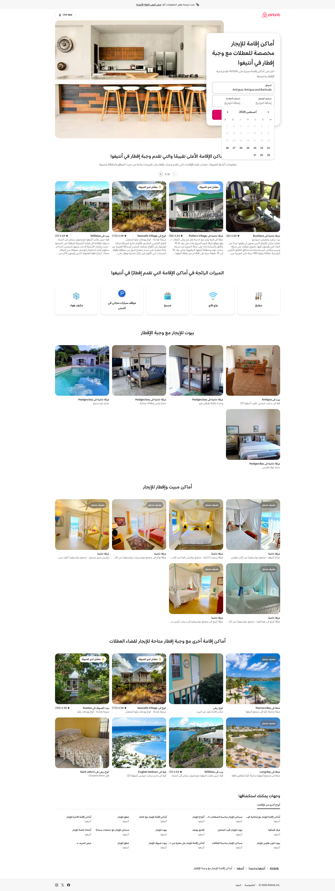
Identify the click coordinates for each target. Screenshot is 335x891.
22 (268, 147)
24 (254, 147)
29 (268, 155)
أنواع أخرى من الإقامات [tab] (268, 804)
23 (261, 147)
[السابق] (174, 174)
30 (261, 155)
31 (255, 155)
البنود (238, 885)
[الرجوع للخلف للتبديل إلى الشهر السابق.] (268, 112)
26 (241, 147)
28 (227, 147)
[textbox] (259, 103)
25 (248, 147)
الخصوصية (250, 885)
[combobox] (243, 90)
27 (234, 147)
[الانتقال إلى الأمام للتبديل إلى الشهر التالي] (228, 112)
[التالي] (161, 174)
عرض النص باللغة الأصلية (148, 4)
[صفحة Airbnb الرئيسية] (271, 14)
